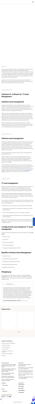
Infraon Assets (22, 321)
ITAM (3, 186)
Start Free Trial (33, 221)
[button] (32, 2)
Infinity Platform (21, 384)
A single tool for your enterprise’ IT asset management (7, 351)
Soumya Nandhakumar (27, 327)
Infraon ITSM (20, 388)
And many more (21, 392)
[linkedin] (4, 396)
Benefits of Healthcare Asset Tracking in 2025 (8, 323)
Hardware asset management (6, 345)
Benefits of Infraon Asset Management (7, 353)
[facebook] (2, 396)
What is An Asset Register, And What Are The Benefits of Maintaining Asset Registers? (9, 370)
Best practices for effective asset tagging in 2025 (25, 323)
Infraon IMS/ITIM (21, 390)
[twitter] (7, 396)
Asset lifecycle (5, 239)
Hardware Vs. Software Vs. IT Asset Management (8, 343)
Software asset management (6, 347)
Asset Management (6, 321)
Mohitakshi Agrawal (10, 327)
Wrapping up (4, 355)
